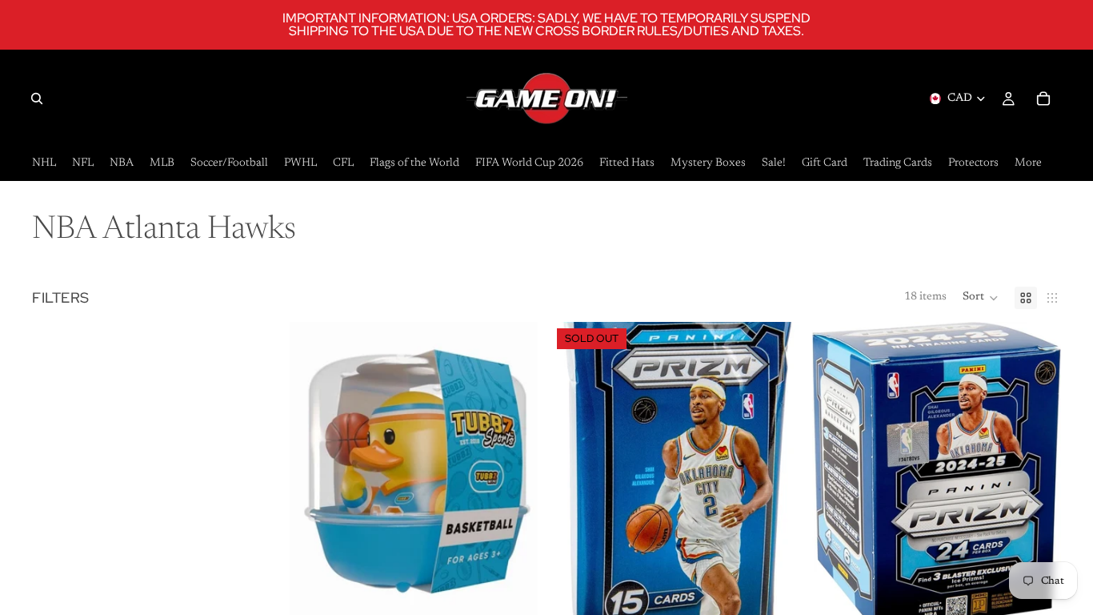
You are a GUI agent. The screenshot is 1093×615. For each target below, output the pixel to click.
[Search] (36, 98)
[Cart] (1043, 98)
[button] (981, 298)
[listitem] (1028, 164)
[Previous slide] (836, 477)
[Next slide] (1037, 477)
